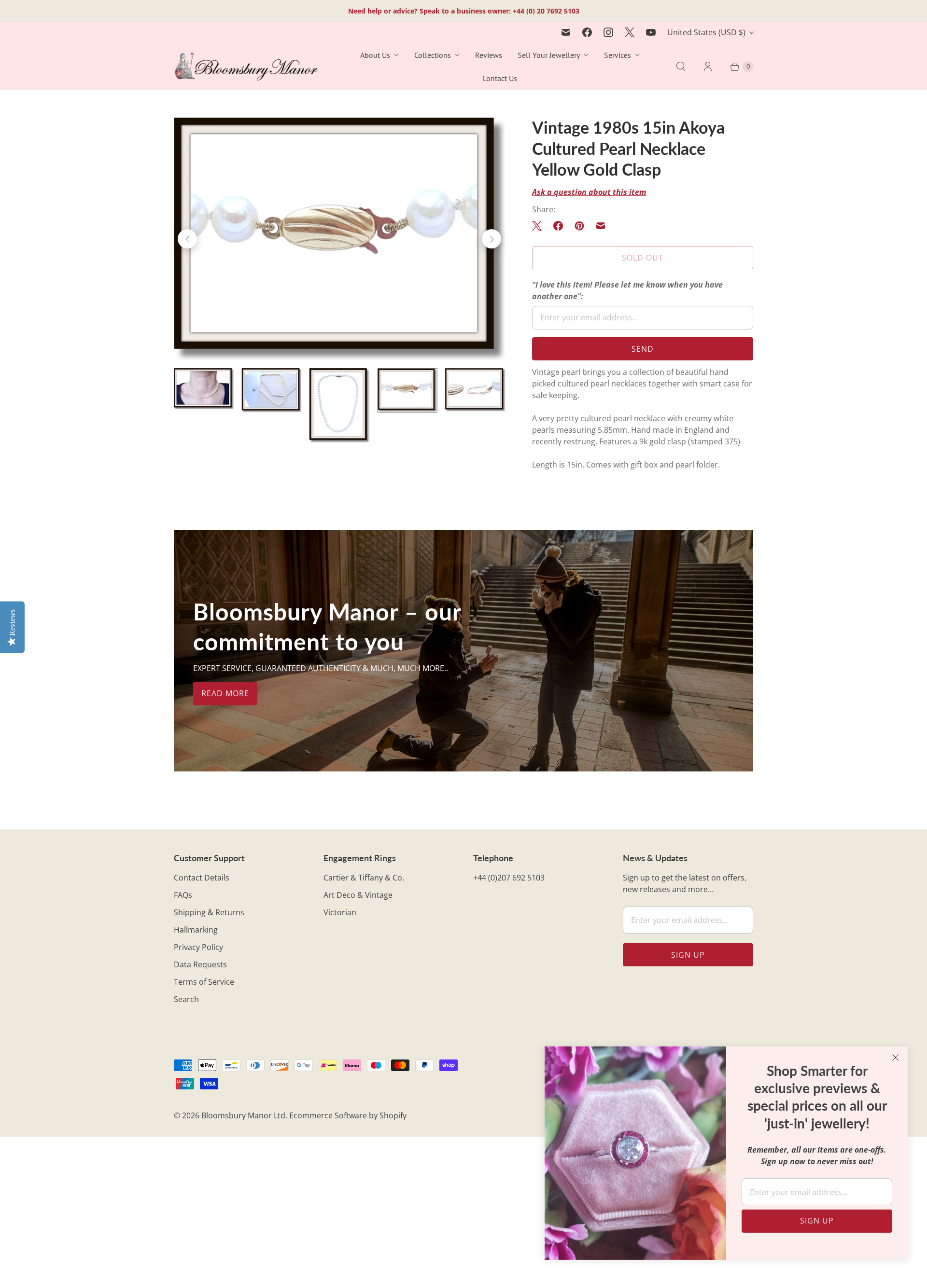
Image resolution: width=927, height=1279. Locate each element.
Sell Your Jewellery (549, 55)
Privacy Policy (198, 947)
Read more (225, 693)
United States (706, 32)
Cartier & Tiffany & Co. (363, 877)
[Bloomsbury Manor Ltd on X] (629, 32)
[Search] (680, 66)
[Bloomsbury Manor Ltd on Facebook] (587, 32)
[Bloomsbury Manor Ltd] (246, 67)
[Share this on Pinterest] (579, 225)
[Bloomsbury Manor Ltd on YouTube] (650, 32)
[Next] (491, 238)
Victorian (339, 912)
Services (617, 55)
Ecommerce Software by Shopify (348, 1115)
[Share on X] (540, 225)
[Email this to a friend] (600, 225)
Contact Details (201, 877)
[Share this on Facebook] (558, 225)
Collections (432, 55)
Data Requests (200, 964)
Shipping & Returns (209, 912)
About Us (375, 55)
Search (186, 999)
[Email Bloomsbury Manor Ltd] (565, 32)
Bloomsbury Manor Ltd (243, 1115)
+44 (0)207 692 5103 (509, 877)
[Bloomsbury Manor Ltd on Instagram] (608, 32)
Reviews (488, 55)
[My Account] (707, 66)
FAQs (183, 895)
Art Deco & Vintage (358, 895)
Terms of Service (204, 981)
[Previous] (187, 238)
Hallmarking (196, 929)
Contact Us (499, 78)
